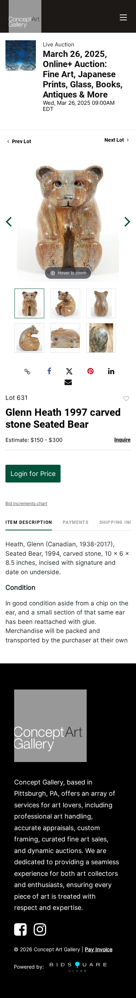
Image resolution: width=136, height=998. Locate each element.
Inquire (122, 439)
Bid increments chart (26, 503)
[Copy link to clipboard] (27, 371)
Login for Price (33, 473)
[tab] (28, 525)
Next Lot (114, 140)
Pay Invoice (98, 949)
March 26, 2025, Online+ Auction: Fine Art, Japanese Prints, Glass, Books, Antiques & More (83, 74)
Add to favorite (126, 399)
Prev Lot (21, 141)
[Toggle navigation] (123, 16)
